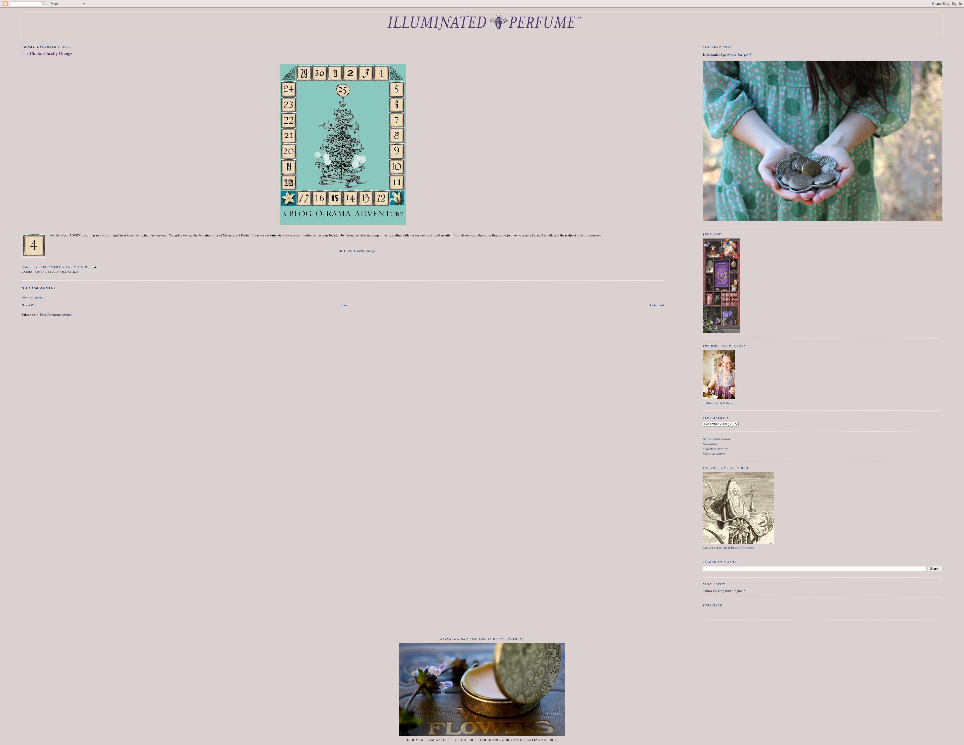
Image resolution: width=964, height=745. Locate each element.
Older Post (657, 305)
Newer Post (29, 305)
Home (343, 305)
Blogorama (57, 271)
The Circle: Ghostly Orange (357, 251)
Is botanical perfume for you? (727, 54)
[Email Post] (94, 267)
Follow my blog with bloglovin (724, 590)
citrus (73, 271)
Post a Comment (33, 297)
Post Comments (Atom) (56, 314)
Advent (40, 271)
